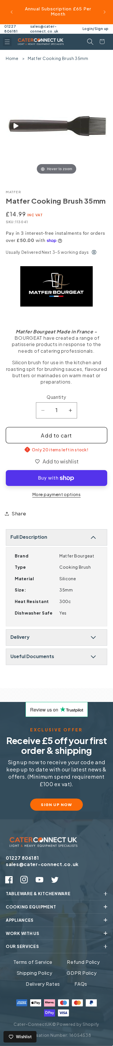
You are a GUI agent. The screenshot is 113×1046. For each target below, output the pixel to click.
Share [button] (19, 513)
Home (12, 58)
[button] (7, 41)
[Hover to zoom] (56, 124)
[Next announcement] (104, 12)
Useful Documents (32, 656)
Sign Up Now (56, 804)
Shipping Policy (34, 973)
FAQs (80, 984)
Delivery (20, 637)
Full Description (28, 537)
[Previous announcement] (11, 12)
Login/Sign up (96, 29)
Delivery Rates (43, 984)
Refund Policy (83, 962)
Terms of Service (33, 962)
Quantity (56, 397)
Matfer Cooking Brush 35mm (58, 58)
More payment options (56, 494)
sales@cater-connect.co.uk (44, 28)
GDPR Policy (81, 973)
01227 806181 (10, 28)
